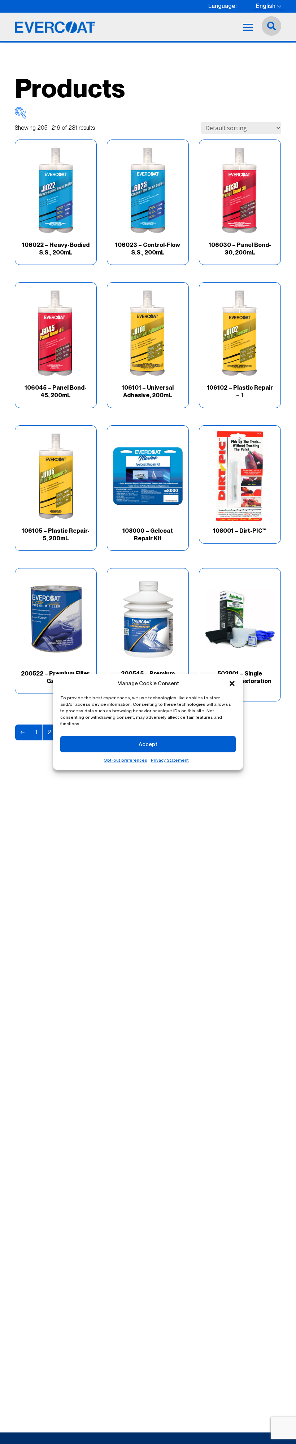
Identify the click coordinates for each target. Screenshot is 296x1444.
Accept (148, 744)
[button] (232, 683)
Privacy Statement (170, 760)
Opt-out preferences (125, 760)
